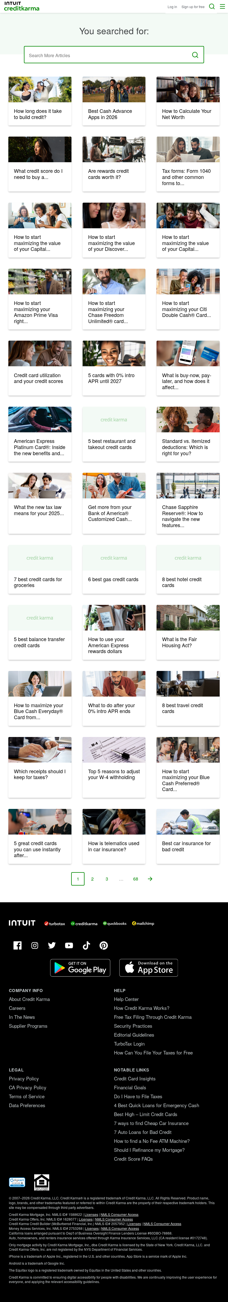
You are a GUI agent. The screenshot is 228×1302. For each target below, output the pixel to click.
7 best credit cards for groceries (38, 582)
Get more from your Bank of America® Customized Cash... (110, 512)
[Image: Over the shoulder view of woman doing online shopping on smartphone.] (188, 353)
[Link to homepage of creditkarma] (84, 923)
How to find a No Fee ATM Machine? (152, 1140)
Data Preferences (27, 1105)
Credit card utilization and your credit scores (38, 378)
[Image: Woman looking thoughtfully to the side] (39, 149)
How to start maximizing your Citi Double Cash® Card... (186, 308)
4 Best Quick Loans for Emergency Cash (156, 1105)
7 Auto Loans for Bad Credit (143, 1131)
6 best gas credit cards (113, 579)
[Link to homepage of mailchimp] (143, 923)
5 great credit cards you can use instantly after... (37, 849)
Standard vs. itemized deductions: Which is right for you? (186, 446)
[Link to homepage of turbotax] (54, 923)
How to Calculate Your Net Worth (186, 113)
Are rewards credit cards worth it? (108, 173)
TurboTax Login (129, 1043)
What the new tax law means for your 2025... (39, 510)
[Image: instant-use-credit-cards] (39, 822)
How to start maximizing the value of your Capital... (37, 242)
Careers (17, 1007)
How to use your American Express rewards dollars (108, 644)
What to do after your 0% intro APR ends (111, 708)
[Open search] (212, 6)
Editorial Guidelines (134, 1034)
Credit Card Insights (135, 1078)
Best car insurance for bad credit (186, 846)
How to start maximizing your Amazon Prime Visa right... (36, 311)
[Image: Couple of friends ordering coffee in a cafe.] (188, 750)
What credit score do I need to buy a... (38, 173)
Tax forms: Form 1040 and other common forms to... (186, 176)
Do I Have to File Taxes (138, 1096)
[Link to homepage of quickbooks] (115, 923)
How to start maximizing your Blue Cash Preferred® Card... (186, 780)
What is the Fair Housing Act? (179, 642)
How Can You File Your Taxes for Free (153, 1052)
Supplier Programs (28, 1025)
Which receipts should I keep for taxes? (40, 774)
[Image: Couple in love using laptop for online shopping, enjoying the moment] (39, 353)
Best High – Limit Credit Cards (145, 1114)
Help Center (126, 998)
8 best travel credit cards (182, 708)
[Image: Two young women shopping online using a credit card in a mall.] (188, 281)
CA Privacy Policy (27, 1087)
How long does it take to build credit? (38, 113)
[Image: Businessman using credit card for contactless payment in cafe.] (114, 281)
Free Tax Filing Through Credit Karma (153, 1016)
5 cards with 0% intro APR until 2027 (111, 378)
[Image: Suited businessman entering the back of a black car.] (39, 419)
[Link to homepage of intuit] (22, 923)
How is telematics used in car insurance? (113, 846)
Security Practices (133, 1025)
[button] (222, 6)
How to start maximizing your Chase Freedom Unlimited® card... (108, 311)
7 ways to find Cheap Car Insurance (151, 1122)
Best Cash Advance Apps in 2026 (110, 113)
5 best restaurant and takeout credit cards (111, 443)
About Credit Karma (29, 998)
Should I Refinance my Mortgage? (149, 1149)
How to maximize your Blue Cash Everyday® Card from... (38, 711)
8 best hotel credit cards (182, 582)
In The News (22, 1016)
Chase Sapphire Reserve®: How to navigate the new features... (182, 515)
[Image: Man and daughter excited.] (188, 89)
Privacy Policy (24, 1078)
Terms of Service (26, 1096)
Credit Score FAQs (133, 1158)
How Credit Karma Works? (141, 1007)
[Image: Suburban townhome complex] (188, 618)
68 (137, 880)
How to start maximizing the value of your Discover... (111, 242)
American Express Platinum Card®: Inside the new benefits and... (39, 446)
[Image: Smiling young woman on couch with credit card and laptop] (114, 353)
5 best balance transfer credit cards (39, 642)
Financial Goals (130, 1087)
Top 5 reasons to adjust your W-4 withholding (114, 774)
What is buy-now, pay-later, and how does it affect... (186, 381)
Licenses (91, 1214)
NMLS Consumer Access (119, 1214)
